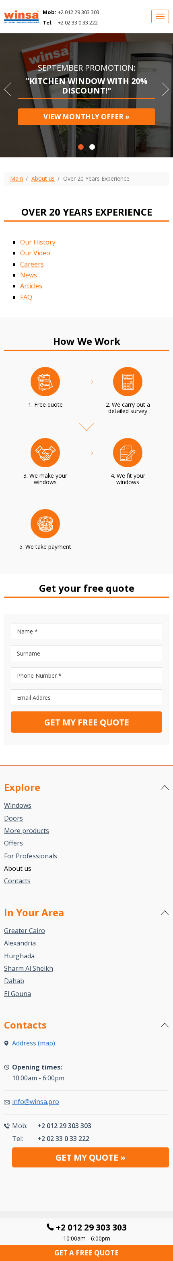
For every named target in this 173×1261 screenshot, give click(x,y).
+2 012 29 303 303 (78, 12)
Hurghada (19, 955)
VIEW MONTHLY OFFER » (86, 116)
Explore (22, 787)
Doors (13, 818)
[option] (86, 93)
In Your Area (34, 912)
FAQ (26, 297)
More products (26, 830)
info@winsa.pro (35, 1101)
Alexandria (20, 943)
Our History (38, 242)
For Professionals (30, 856)
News (28, 275)
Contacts (17, 880)
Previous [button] (7, 89)
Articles (31, 285)
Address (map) (33, 1043)
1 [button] (81, 147)
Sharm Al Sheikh (28, 968)
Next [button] (165, 89)
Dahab (14, 980)
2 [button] (92, 147)
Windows (17, 805)
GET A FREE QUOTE (86, 1252)
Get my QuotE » (91, 1157)
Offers (13, 843)
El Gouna (17, 993)
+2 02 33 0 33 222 (78, 22)
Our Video (35, 253)
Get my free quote (86, 722)
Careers (32, 264)
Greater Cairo (24, 930)
